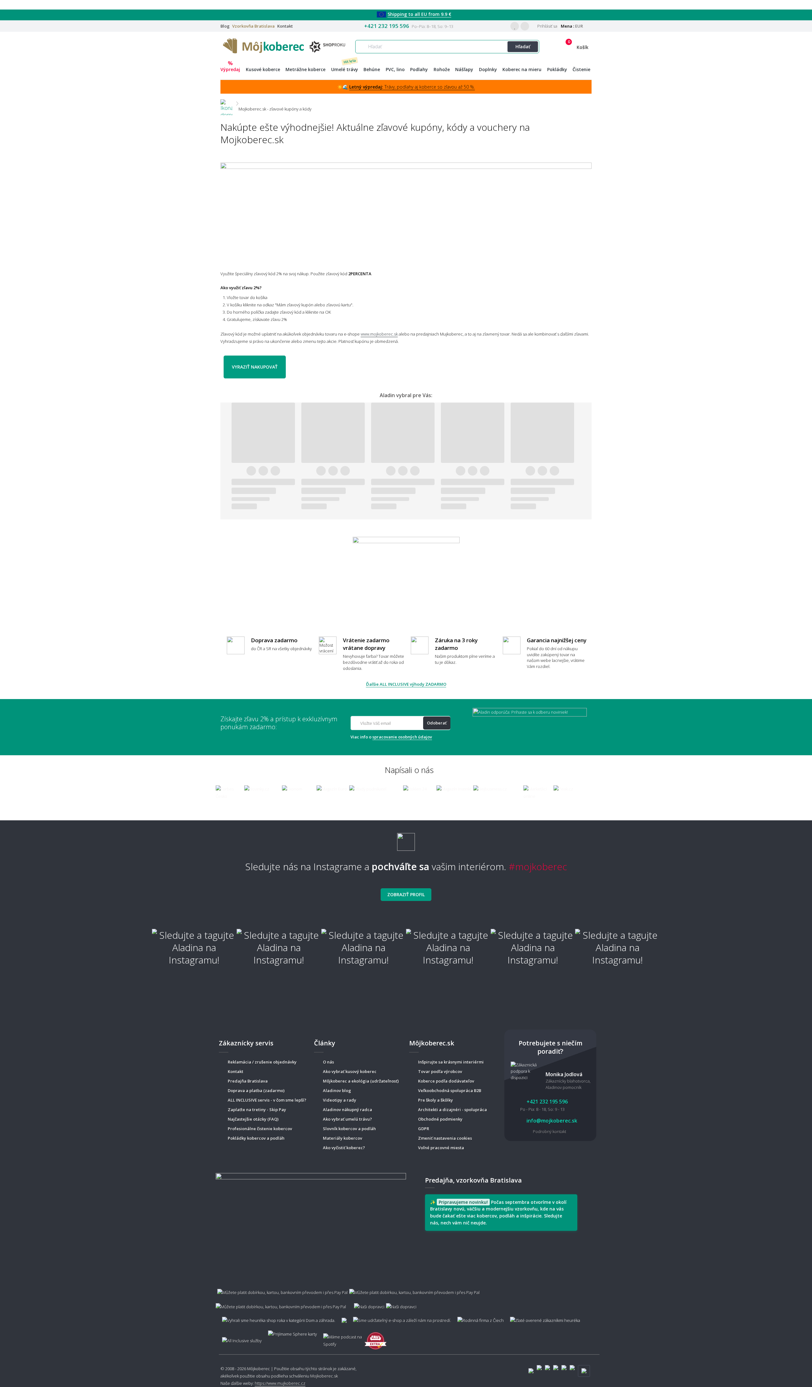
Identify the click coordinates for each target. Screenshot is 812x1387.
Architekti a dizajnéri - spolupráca (452, 1109)
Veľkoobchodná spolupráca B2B (449, 1090)
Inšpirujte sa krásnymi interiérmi (451, 1062)
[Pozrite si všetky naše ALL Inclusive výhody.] (239, 1337)
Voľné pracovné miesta (441, 1147)
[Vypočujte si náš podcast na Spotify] (340, 1337)
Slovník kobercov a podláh (349, 1128)
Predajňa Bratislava (248, 1081)
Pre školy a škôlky (435, 1100)
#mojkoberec (538, 866)
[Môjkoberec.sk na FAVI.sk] (375, 1338)
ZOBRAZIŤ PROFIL (406, 894)
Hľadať (522, 46)
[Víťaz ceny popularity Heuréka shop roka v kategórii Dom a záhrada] (285, 45)
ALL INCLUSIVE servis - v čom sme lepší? (267, 1100)
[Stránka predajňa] (311, 1222)
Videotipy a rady (339, 1100)
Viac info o (391, 737)
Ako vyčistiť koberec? (344, 1147)
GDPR (423, 1128)
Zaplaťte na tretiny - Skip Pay (257, 1109)
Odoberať (437, 723)
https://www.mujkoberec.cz (280, 1383)
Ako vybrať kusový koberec (350, 1071)
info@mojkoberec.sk (551, 1120)
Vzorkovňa (253, 26)
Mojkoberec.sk (324, 1376)
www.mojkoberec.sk (379, 334)
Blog (225, 26)
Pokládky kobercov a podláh (256, 1138)
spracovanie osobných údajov (402, 737)
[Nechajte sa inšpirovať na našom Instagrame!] (406, 839)
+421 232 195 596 (386, 26)
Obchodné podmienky (440, 1119)
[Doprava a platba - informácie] (406, 1296)
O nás (328, 1062)
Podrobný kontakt (549, 1131)
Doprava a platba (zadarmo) (256, 1090)
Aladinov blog (337, 1090)
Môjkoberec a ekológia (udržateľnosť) (361, 1081)
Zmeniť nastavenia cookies (445, 1138)
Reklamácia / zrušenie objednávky (262, 1062)
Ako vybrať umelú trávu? (347, 1119)
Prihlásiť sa (546, 26)
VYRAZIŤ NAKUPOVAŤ (255, 367)
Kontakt (285, 26)
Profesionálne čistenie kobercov (260, 1128)
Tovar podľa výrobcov (440, 1071)
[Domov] (226, 103)
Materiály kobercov (342, 1138)
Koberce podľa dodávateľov (446, 1081)
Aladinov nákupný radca (347, 1109)
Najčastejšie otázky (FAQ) (253, 1119)
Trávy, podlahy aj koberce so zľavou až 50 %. (412, 87)
